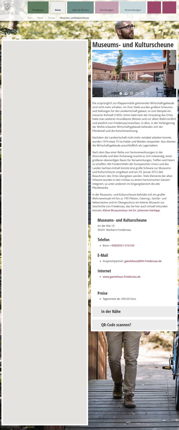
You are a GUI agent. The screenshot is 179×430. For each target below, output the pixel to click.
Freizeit (51, 17)
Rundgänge (38, 9)
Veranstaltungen (133, 9)
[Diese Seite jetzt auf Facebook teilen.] (176, 79)
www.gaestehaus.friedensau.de (121, 276)
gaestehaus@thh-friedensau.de (143, 261)
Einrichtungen (106, 9)
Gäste (58, 9)
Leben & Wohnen (80, 9)
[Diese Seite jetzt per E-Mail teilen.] (176, 85)
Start (30, 17)
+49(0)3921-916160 (122, 245)
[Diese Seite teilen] (176, 73)
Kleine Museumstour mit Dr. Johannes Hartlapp (131, 210)
